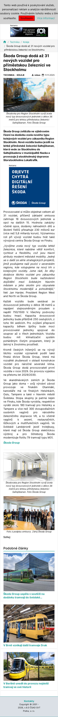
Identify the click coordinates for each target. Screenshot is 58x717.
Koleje (26, 42)
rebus (35, 75)
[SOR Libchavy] (29, 32)
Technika (14, 42)
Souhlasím (26, 18)
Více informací (46, 18)
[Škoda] (29, 187)
